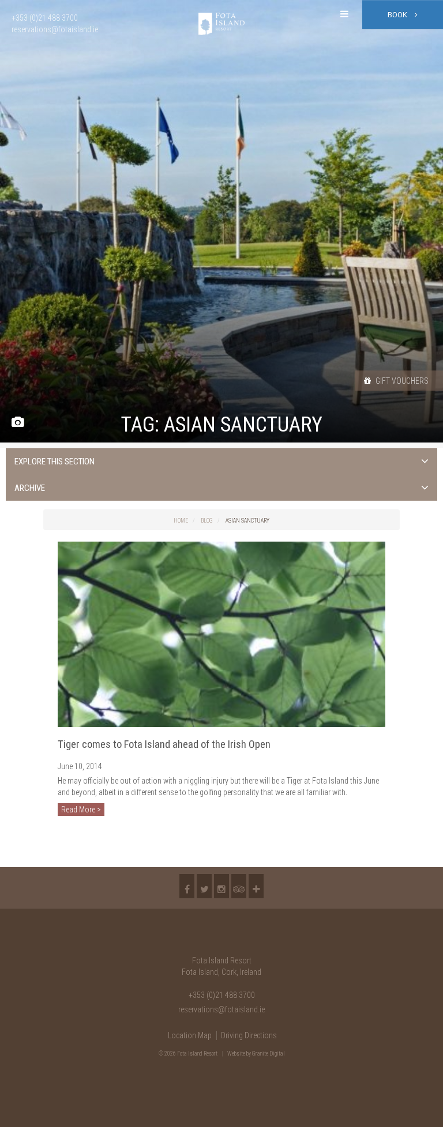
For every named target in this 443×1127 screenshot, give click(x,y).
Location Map (190, 1035)
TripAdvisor (238, 886)
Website (236, 1053)
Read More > (81, 809)
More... (256, 886)
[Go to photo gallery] (17, 423)
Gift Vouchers (401, 380)
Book (398, 14)
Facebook (186, 886)
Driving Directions (249, 1035)
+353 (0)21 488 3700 (222, 995)
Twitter (204, 886)
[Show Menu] (344, 14)
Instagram (221, 886)
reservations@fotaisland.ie (221, 1009)
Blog (207, 520)
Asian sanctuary (247, 520)
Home (181, 520)
